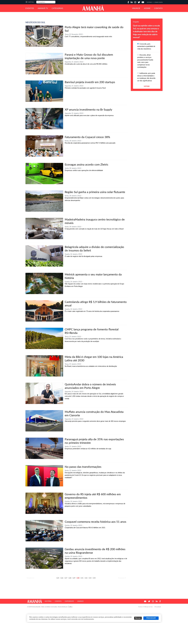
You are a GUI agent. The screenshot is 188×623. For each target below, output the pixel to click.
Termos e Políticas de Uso (145, 606)
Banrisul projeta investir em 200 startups (90, 82)
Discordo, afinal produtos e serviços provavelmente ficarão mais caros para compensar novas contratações (145, 61)
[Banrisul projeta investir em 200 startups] (44, 91)
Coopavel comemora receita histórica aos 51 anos (95, 521)
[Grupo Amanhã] (93, 8)
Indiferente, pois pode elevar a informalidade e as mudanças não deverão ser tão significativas (146, 77)
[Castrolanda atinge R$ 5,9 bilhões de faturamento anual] (44, 311)
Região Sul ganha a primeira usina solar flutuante (95, 192)
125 (57, 578)
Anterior (31, 578)
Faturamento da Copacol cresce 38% (87, 137)
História (48, 601)
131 (82, 578)
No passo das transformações (83, 466)
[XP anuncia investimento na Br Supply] (44, 118)
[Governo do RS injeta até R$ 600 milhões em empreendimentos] (44, 503)
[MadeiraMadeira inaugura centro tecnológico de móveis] (44, 228)
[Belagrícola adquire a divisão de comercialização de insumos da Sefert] (44, 256)
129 (73, 578)
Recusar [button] (138, 618)
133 (90, 578)
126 (61, 578)
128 (69, 578)
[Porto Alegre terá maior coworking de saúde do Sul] (44, 36)
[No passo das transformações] (44, 475)
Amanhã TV (43, 8)
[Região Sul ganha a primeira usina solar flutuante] (44, 201)
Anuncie (136, 8)
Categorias (57, 8)
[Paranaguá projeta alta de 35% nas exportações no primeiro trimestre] (44, 448)
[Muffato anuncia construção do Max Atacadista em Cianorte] (44, 420)
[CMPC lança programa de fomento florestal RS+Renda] (44, 338)
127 (65, 578)
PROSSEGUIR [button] (151, 618)
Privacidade (157, 606)
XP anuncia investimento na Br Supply (88, 109)
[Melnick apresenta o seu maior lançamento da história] (44, 283)
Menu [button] (31, 2)
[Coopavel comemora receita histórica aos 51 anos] (44, 530)
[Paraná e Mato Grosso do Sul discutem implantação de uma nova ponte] (44, 63)
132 (86, 578)
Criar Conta (158, 2)
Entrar (149, 2)
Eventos (29, 8)
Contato (158, 8)
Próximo (121, 578)
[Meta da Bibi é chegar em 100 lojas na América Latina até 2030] (44, 365)
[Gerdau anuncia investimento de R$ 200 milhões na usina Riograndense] (44, 558)
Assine (147, 8)
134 (94, 578)
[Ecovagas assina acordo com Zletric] (44, 173)
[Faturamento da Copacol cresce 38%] (44, 146)
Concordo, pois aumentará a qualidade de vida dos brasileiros (146, 46)
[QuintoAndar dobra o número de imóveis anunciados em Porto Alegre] (44, 393)
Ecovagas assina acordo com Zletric (86, 164)
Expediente (69, 601)
